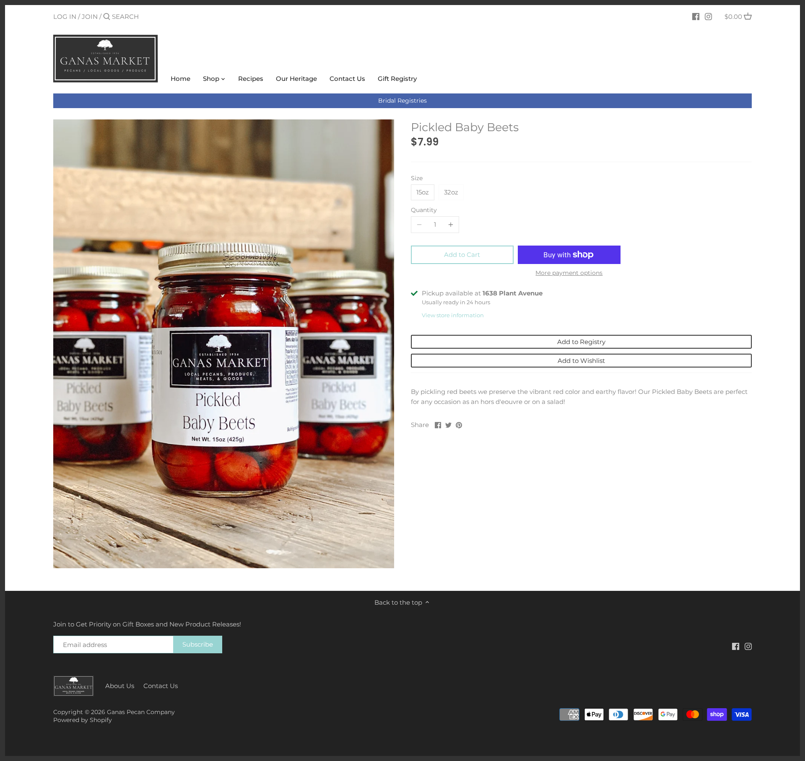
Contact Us (160, 686)
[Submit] (106, 17)
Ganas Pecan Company (141, 712)
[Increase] (451, 225)
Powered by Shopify (82, 720)
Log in (64, 17)
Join (90, 17)
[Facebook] (695, 16)
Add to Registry (581, 342)
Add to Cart (462, 255)
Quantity (424, 210)
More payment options (568, 273)
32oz (451, 192)
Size (417, 178)
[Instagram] (708, 16)
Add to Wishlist (581, 361)
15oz (422, 192)
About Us (119, 686)
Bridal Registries (402, 100)
